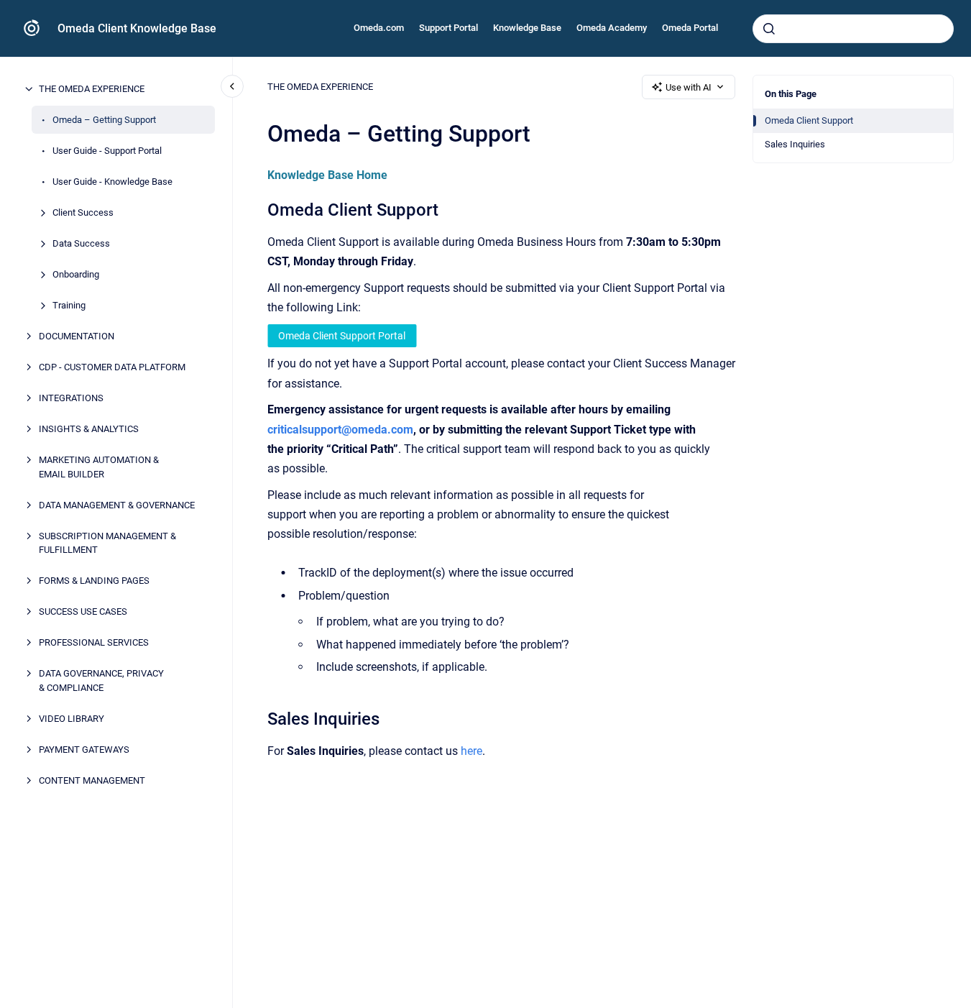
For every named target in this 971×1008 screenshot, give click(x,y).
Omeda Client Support (809, 120)
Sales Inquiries (795, 144)
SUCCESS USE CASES (83, 611)
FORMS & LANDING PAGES (94, 580)
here (471, 751)
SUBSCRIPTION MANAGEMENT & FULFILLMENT (107, 542)
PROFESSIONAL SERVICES (94, 642)
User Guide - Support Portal (107, 150)
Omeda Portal (690, 27)
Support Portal (448, 27)
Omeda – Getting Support (104, 119)
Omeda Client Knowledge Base (136, 28)
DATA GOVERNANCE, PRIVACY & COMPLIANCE (101, 680)
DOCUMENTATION (76, 336)
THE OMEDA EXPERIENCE (91, 88)
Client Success (83, 212)
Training (69, 305)
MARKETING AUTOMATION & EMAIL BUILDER (99, 467)
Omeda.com (379, 27)
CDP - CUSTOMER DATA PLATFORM (112, 367)
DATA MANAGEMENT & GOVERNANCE (117, 504)
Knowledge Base (527, 27)
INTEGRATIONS (71, 398)
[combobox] (853, 28)
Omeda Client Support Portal (341, 336)
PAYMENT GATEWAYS (84, 748)
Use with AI (689, 87)
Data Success (81, 243)
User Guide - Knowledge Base (112, 181)
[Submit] (769, 28)
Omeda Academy (611, 27)
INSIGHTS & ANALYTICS (89, 428)
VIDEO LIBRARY (71, 718)
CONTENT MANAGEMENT (92, 779)
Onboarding (75, 274)
